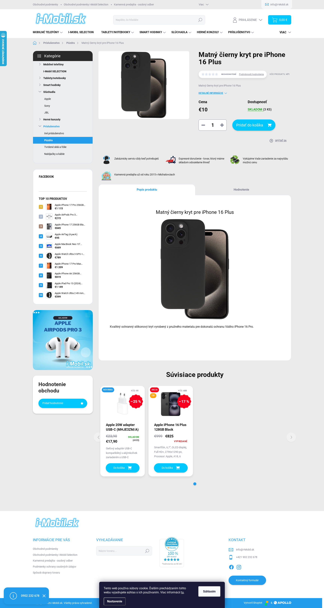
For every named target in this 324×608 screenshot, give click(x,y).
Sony (47, 105)
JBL (46, 112)
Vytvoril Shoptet (253, 602)
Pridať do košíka (249, 125)
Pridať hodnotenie (52, 403)
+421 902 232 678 (246, 557)
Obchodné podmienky (45, 4)
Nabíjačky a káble (54, 153)
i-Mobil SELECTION (54, 71)
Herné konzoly (51, 119)
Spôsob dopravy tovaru (46, 572)
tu (182, 592)
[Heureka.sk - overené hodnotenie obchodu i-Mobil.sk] (172, 552)
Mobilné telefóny (53, 64)
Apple (47, 98)
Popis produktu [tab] (147, 189)
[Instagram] (239, 566)
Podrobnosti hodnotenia (251, 74)
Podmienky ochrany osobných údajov (54, 566)
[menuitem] (48, 32)
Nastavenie (114, 601)
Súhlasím (209, 591)
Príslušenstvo (51, 126)
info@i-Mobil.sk (245, 549)
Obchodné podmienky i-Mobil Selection (86, 4)
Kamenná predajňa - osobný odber (134, 4)
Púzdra (48, 140)
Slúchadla (49, 91)
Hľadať (200, 19)
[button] (195, 484)
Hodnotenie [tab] (241, 189)
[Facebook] (231, 566)
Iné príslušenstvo (54, 133)
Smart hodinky (52, 85)
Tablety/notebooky (54, 78)
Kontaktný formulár (247, 580)
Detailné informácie (211, 93)
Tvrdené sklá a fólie (55, 146)
